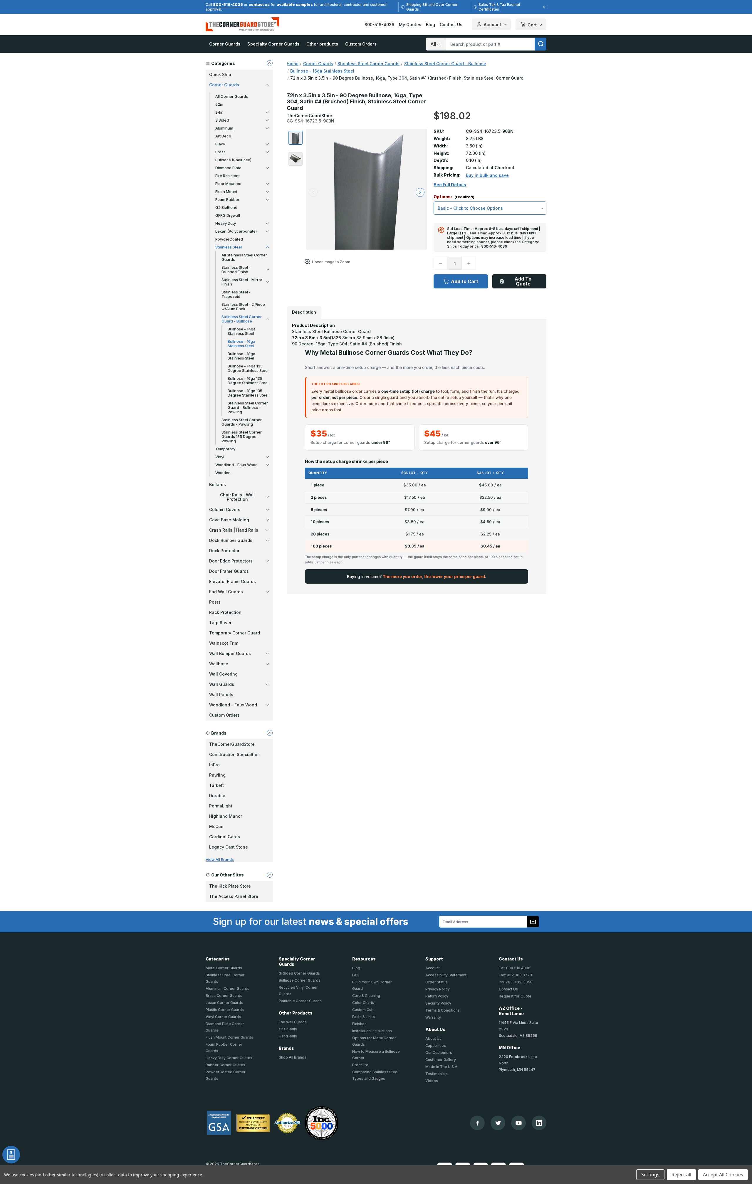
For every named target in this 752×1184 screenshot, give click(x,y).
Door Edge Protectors (231, 560)
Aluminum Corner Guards (227, 988)
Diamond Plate (228, 167)
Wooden (223, 472)
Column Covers (224, 509)
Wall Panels (221, 694)
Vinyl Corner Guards (223, 1017)
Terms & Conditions (442, 1010)
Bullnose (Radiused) (233, 159)
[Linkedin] (539, 1123)
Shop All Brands (292, 1057)
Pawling (217, 774)
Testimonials (436, 1074)
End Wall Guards (226, 591)
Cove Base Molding (229, 519)
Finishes (359, 1024)
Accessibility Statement (445, 975)
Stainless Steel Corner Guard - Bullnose (241, 318)
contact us (259, 4)
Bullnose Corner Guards (299, 980)
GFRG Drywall (227, 215)
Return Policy (436, 996)
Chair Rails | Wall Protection (237, 497)
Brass (220, 152)
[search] (540, 44)
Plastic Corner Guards (225, 1009)
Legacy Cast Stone (228, 846)
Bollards (217, 484)
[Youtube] (519, 1123)
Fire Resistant (227, 175)
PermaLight (220, 805)
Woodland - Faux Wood (236, 464)
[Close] (543, 7)
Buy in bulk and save (487, 175)
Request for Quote (515, 996)
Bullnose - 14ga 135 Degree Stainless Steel (248, 368)
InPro (214, 764)
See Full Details (450, 184)
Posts (215, 601)
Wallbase (218, 663)
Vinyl (219, 456)
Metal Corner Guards (224, 968)
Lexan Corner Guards (224, 1002)
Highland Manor (225, 816)
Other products (322, 43)
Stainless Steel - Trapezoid (236, 294)
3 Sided (222, 120)
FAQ (356, 975)
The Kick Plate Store (230, 886)
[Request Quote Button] (11, 1154)
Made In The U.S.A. (441, 1066)
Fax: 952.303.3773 (515, 975)
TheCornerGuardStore (232, 744)
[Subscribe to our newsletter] (533, 922)
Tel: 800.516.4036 (515, 968)
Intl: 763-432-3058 (516, 982)
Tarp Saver (220, 622)
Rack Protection (225, 612)
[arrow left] (313, 192)
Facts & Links (363, 1017)
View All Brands (220, 859)
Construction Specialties (234, 754)
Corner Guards (224, 43)
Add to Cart (464, 281)
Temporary (225, 448)
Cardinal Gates (224, 836)
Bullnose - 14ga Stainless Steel (242, 331)
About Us (433, 1038)
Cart (532, 24)
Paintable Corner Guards (300, 1001)
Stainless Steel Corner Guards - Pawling (241, 421)
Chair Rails (288, 1029)
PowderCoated (229, 239)
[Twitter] (498, 1123)
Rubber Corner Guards (225, 1065)
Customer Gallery (440, 1059)
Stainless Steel (228, 247)
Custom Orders (361, 43)
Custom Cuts (363, 1009)
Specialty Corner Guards (273, 43)
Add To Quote (523, 281)
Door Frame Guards (229, 571)
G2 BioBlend (226, 207)
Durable (217, 795)
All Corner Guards (231, 96)
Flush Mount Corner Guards (229, 1037)
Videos (431, 1081)
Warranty (433, 1017)
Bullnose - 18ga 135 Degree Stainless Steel (248, 392)
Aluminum (224, 128)
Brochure (360, 1065)
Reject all (681, 1174)
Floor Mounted (228, 183)
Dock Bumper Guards (230, 540)
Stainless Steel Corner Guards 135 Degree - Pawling (241, 436)
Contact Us (451, 24)
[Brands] (270, 733)
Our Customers (438, 1052)
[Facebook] (477, 1123)
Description (304, 312)
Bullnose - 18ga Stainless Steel (241, 355)
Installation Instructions (372, 1031)
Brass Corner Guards (224, 995)
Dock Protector (224, 550)
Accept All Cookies (723, 1174)
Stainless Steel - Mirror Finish (241, 281)
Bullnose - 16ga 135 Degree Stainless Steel (248, 380)
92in (219, 104)
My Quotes (410, 24)
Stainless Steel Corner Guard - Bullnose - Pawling (248, 407)
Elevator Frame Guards (232, 581)
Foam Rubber (227, 199)
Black (220, 144)
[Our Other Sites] (270, 875)
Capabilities (435, 1045)
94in (219, 112)
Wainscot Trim (223, 643)
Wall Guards (221, 684)
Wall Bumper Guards (230, 653)
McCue (216, 826)
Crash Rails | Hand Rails (233, 530)
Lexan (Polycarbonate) (236, 231)
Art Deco (223, 136)
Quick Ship (220, 74)
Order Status (436, 982)
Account (492, 24)
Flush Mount (226, 191)
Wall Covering (223, 673)
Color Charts (363, 1002)
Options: (454, 196)
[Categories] (270, 63)
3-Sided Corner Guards (299, 973)
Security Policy (438, 1003)
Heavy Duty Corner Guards (229, 1058)
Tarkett (216, 785)
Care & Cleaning (366, 995)
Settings (650, 1174)
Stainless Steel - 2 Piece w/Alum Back (243, 306)
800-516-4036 (228, 4)
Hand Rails (288, 1036)
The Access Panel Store (233, 896)
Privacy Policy (437, 989)
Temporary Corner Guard (234, 632)
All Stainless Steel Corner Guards (244, 257)
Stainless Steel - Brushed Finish (236, 269)
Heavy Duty (225, 223)
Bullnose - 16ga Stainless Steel (241, 343)
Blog (430, 24)
